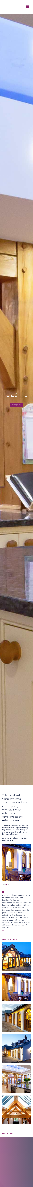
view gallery (16, 405)
